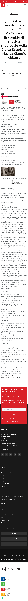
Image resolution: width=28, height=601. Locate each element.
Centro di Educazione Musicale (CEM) (11, 528)
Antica (2, 512)
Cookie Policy (17, 559)
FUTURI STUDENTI (14, 533)
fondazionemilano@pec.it (10, 445)
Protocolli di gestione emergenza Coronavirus (13, 496)
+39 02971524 (6, 442)
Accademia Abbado (6, 473)
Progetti (3, 481)
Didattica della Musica (7, 523)
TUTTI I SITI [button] (3, 1)
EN (26, 1)
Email (4, 406)
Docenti (3, 475)
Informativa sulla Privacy (12, 418)
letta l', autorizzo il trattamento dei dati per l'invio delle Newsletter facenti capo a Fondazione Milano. (13, 420)
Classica (3, 509)
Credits (24, 559)
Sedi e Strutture (5, 483)
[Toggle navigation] (24, 5)
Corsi (2, 470)
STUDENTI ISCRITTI (14, 538)
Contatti (3, 486)
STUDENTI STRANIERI (14, 544)
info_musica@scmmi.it (8, 375)
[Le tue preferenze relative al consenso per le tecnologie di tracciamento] (2, 598)
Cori (2, 525)
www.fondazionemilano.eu (9, 377)
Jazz (2, 517)
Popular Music (5, 520)
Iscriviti (14, 414)
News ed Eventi (5, 478)
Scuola (3, 467)
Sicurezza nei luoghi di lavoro (8, 499)
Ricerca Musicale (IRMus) (7, 514)
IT (23, 1)
